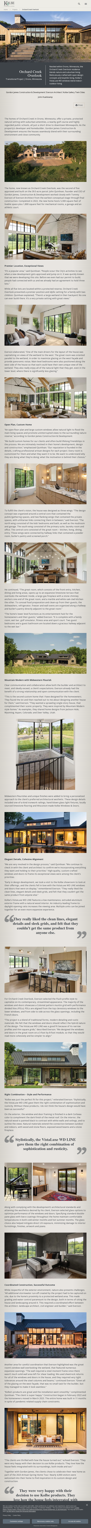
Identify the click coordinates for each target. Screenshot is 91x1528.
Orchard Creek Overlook (30, 10)
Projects (14, 10)
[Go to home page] (9, 4)
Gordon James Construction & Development (25, 92)
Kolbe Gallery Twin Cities (74, 92)
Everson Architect (54, 92)
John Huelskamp (45, 97)
